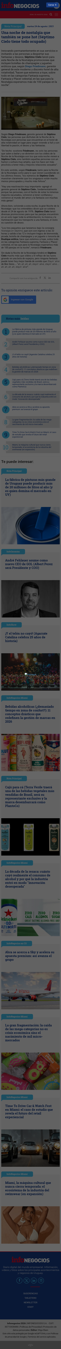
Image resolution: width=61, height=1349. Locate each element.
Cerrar (51, 5)
